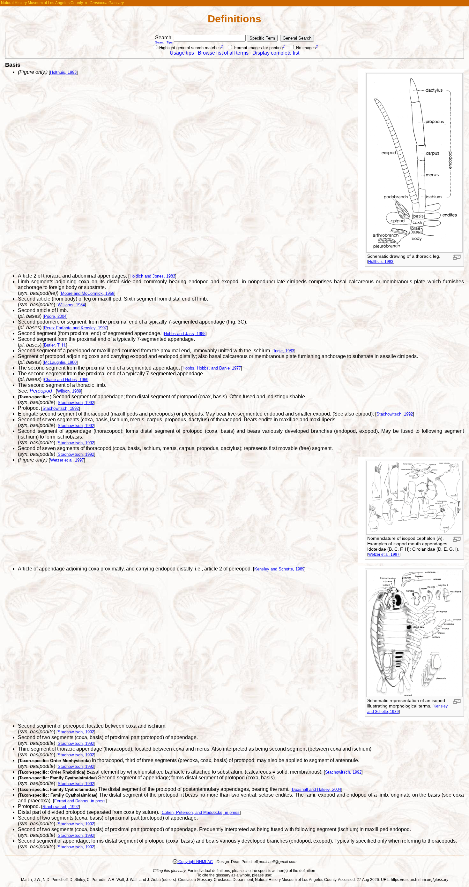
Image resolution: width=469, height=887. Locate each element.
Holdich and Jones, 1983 (152, 276)
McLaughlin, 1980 (60, 362)
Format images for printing (258, 47)
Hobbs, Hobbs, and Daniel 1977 (211, 368)
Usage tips (182, 53)
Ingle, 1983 (284, 350)
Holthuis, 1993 (380, 261)
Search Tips (164, 42)
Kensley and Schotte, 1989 (279, 569)
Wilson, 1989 (69, 391)
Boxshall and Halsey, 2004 (316, 789)
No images (305, 47)
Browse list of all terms (223, 53)
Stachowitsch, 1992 (76, 402)
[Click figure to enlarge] (457, 257)
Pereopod (41, 391)
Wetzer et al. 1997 (383, 554)
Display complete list (275, 53)
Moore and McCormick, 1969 (87, 293)
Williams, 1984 (71, 304)
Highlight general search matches (189, 47)
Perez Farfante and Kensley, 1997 (75, 327)
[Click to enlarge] (414, 251)
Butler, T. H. (55, 345)
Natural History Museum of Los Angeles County (42, 3)
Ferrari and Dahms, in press (80, 801)
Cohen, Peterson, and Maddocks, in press (201, 812)
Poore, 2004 (55, 316)
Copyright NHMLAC (195, 862)
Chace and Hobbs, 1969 (66, 379)
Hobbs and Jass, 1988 (184, 333)
